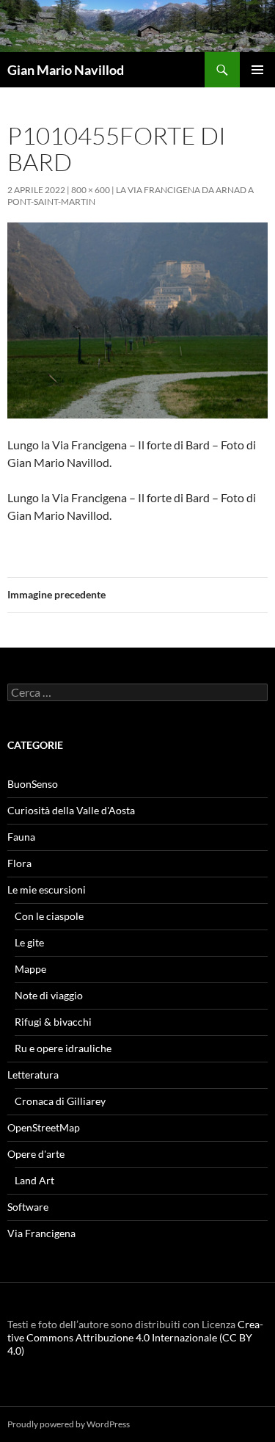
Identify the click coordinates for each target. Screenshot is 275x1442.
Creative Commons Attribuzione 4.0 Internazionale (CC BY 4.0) (135, 1337)
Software (27, 1206)
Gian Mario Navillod (65, 70)
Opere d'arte (36, 1154)
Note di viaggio (49, 995)
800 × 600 (90, 189)
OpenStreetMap (43, 1127)
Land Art (34, 1180)
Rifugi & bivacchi (53, 1021)
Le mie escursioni (46, 889)
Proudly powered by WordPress (68, 1424)
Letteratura (33, 1074)
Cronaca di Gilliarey (60, 1101)
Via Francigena (41, 1233)
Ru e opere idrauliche (63, 1048)
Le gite (29, 942)
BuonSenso (32, 784)
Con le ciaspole (49, 916)
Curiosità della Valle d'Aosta (71, 810)
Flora (19, 863)
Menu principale (257, 69)
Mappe (30, 969)
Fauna (21, 836)
